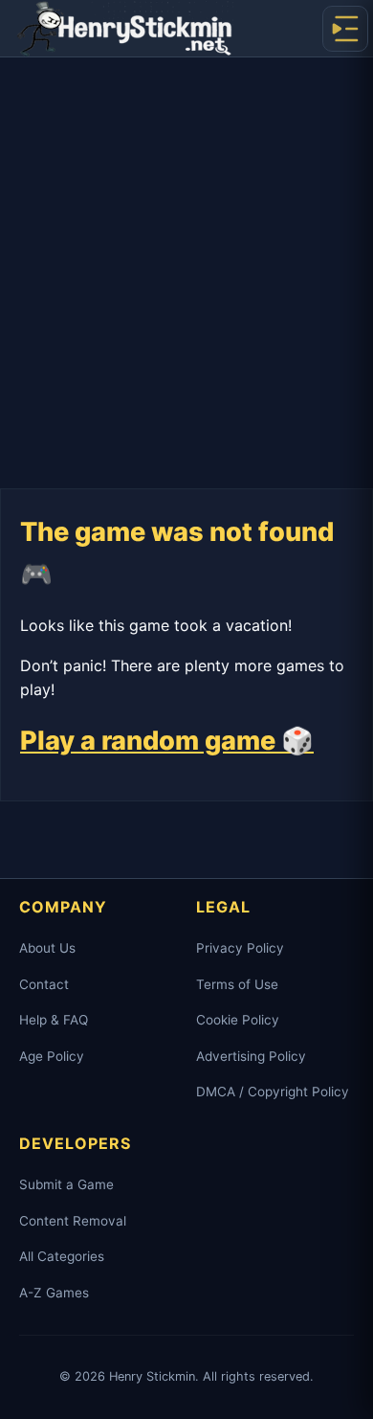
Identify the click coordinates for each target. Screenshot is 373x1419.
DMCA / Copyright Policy (272, 1091)
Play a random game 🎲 (167, 740)
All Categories (61, 1256)
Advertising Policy (251, 1056)
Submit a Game (66, 1184)
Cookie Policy (237, 1019)
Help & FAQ (53, 1019)
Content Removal (72, 1220)
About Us (47, 948)
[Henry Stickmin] (124, 28)
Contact (44, 984)
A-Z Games (54, 1292)
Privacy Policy (240, 948)
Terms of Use (237, 984)
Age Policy (51, 1056)
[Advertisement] (186, 253)
